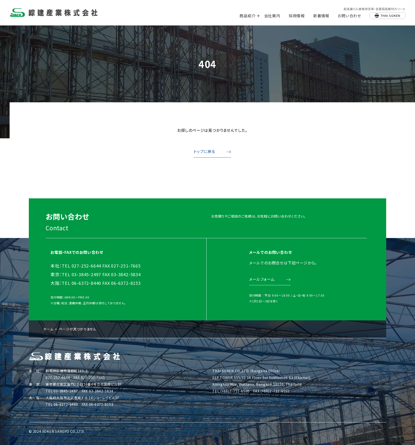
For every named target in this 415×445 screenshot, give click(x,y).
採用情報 (297, 15)
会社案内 (272, 15)
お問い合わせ (349, 15)
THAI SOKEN (390, 15)
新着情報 (321, 15)
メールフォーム (262, 279)
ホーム (48, 329)
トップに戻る (204, 151)
